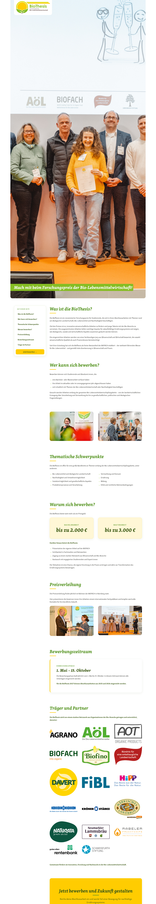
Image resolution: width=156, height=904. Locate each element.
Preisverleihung (24, 334)
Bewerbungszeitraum (26, 339)
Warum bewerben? (25, 329)
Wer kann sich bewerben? (27, 319)
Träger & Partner (24, 344)
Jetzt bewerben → (30, 351)
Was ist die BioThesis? (26, 313)
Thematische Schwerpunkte (28, 324)
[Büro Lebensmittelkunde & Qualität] (33, 7)
